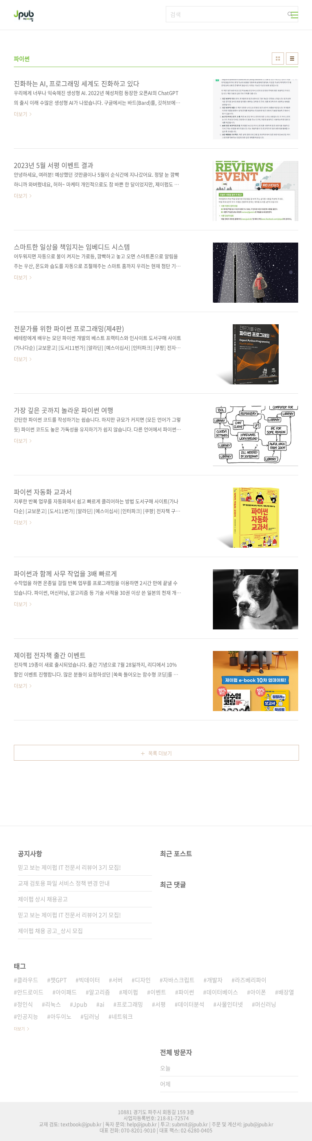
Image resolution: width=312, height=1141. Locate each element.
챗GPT (58, 980)
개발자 (215, 980)
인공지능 (27, 1016)
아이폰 (258, 992)
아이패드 (66, 992)
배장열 (286, 992)
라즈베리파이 (250, 980)
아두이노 (61, 1016)
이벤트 (158, 992)
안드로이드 (30, 992)
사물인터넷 (230, 1004)
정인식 (25, 1004)
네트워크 (122, 1016)
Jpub (80, 1004)
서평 (160, 1004)
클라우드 (27, 980)
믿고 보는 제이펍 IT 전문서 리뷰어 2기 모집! (69, 915)
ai (102, 1004)
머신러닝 (265, 1004)
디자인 (143, 980)
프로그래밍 (130, 1004)
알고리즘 (99, 992)
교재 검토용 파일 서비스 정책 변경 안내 (64, 883)
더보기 (19, 1029)
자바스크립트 (179, 980)
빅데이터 (89, 980)
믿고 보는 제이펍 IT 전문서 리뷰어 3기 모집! (69, 867)
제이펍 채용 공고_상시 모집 (50, 930)
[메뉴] (294, 15)
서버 (117, 980)
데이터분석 (191, 1004)
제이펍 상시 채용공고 (43, 899)
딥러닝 (92, 1016)
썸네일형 (278, 58)
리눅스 (53, 1004)
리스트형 (292, 58)
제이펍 (130, 992)
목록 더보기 (160, 753)
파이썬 (186, 992)
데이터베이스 (222, 992)
